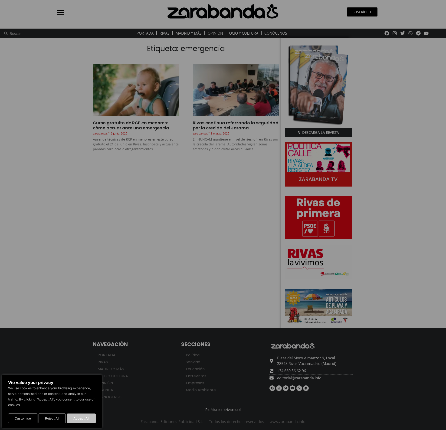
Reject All (52, 418)
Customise (23, 418)
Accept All (81, 418)
